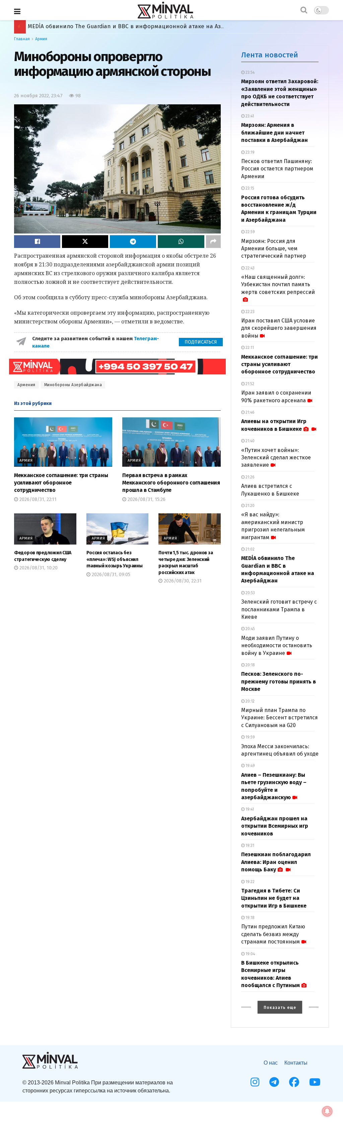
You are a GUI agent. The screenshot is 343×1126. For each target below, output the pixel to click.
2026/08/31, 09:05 (110, 574)
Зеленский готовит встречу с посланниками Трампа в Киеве (279, 609)
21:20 (250, 505)
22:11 (249, 347)
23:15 (249, 188)
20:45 (250, 628)
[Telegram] (274, 1082)
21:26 (250, 477)
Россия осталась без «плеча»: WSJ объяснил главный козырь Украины (114, 559)
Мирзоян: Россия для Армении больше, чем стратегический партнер (273, 248)
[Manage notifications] (327, 1111)
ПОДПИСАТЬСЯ (201, 342)
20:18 (250, 665)
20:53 (250, 593)
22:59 (250, 231)
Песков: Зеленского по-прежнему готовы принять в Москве (278, 681)
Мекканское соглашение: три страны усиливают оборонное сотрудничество (61, 483)
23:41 (249, 116)
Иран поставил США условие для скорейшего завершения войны (279, 328)
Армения (26, 384)
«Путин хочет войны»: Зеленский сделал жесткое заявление (276, 457)
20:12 (250, 701)
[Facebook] (294, 1082)
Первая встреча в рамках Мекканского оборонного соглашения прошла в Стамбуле (171, 483)
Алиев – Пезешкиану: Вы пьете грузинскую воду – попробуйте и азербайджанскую (145, 26)
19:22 (250, 881)
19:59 (250, 737)
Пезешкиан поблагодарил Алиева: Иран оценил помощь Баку (276, 862)
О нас (271, 1063)
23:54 (250, 72)
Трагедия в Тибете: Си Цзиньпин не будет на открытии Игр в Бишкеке (273, 898)
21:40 (250, 441)
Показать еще (280, 1007)
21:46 (250, 412)
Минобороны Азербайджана (73, 384)
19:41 (249, 809)
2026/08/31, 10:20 (38, 568)
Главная (22, 39)
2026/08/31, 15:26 (145, 499)
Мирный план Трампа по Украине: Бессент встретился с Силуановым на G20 (279, 717)
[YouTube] (315, 1082)
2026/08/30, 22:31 (182, 581)
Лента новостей (269, 54)
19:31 (249, 845)
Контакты (295, 1063)
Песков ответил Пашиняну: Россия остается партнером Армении (277, 169)
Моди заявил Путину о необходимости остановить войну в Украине (276, 645)
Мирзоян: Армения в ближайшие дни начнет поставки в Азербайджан (274, 132)
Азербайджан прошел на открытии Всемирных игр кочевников (274, 826)
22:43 (250, 268)
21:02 (250, 549)
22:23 (250, 311)
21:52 (249, 383)
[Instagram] (255, 1082)
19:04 (250, 954)
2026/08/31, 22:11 (37, 499)
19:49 (250, 765)
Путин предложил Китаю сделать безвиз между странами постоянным (273, 934)
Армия (41, 39)
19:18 (250, 917)
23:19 (250, 152)
